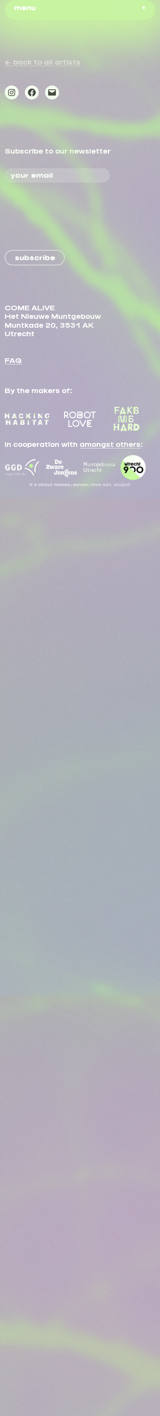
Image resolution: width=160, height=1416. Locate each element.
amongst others (110, 443)
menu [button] (25, 6)
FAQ (13, 359)
